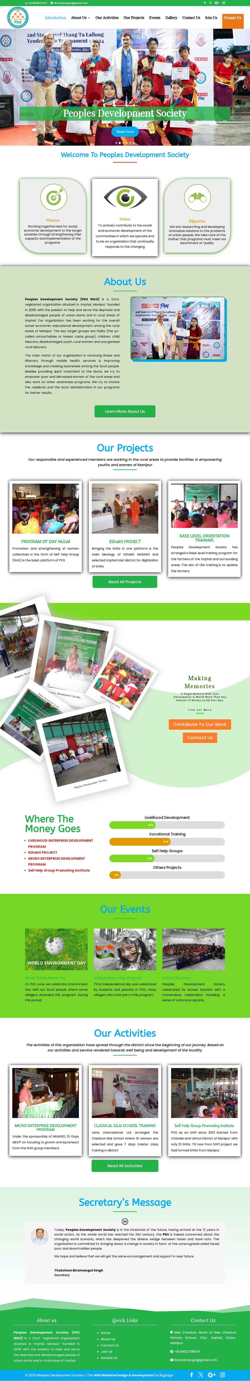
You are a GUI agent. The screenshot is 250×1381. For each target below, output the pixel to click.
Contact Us (191, 18)
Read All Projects (125, 582)
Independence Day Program (118, 977)
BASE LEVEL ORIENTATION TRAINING (204, 538)
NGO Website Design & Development (124, 1375)
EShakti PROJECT (125, 541)
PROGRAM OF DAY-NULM (45, 541)
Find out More (200, 709)
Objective (197, 221)
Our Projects (134, 18)
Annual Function (176, 977)
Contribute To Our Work (200, 724)
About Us (79, 18)
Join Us (211, 18)
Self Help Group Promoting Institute (204, 1125)
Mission (53, 220)
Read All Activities (125, 1166)
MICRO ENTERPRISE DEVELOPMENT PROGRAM (46, 1127)
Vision (125, 219)
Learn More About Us (125, 411)
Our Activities (107, 18)
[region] (125, 87)
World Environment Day (45, 977)
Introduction (55, 18)
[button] (4, 87)
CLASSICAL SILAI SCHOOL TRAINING (125, 1125)
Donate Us (232, 18)
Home (105, 1333)
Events (154, 18)
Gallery (171, 18)
